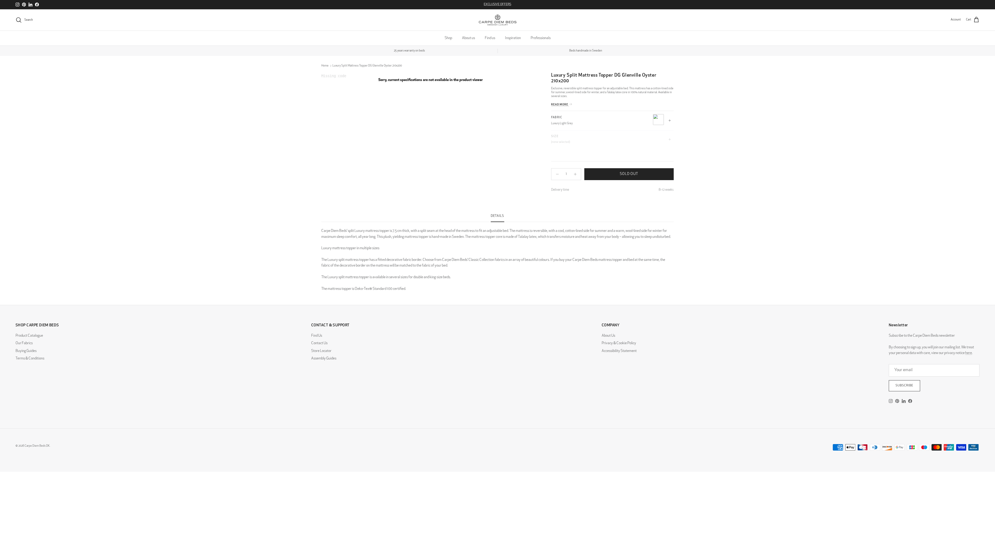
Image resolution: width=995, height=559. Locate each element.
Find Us (316, 336)
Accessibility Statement (619, 351)
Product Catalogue (29, 336)
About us (468, 38)
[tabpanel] (497, 257)
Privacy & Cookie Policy (619, 343)
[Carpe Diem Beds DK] (497, 19)
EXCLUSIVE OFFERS (497, 4)
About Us (608, 336)
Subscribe (904, 385)
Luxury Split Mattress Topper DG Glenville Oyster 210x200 (367, 65)
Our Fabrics (24, 343)
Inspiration (513, 38)
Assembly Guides (323, 359)
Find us (490, 38)
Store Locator (321, 351)
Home (325, 65)
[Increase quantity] (576, 174)
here (968, 353)
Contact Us (319, 343)
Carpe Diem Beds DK (37, 446)
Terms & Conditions (30, 359)
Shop (448, 38)
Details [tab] (497, 216)
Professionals (541, 38)
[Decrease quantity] (555, 174)
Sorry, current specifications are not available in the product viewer (430, 80)
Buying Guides (26, 351)
